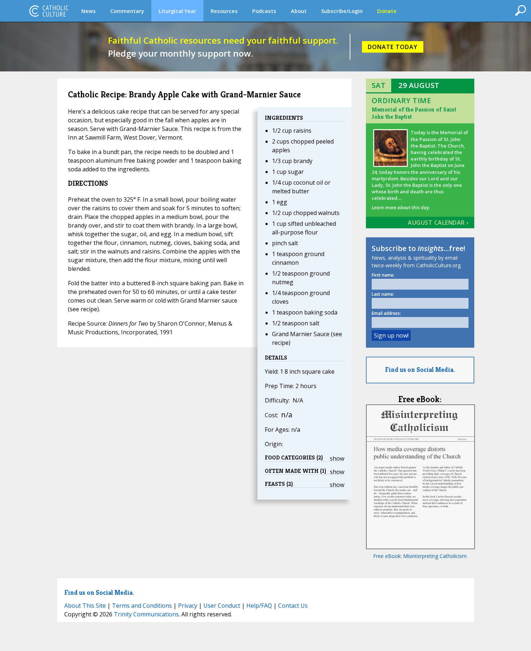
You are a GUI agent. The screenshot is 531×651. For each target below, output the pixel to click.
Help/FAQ (259, 606)
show (337, 458)
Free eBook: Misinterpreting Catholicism (420, 556)
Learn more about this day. (401, 207)
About (299, 10)
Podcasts (264, 10)
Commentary (127, 10)
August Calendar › (438, 222)
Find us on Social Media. (420, 369)
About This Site (85, 606)
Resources (224, 10)
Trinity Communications (146, 614)
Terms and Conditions (142, 606)
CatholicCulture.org (48, 11)
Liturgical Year (177, 10)
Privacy (187, 606)
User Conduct (221, 606)
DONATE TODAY (393, 47)
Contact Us (293, 606)
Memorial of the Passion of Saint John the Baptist (414, 113)
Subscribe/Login (342, 10)
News (88, 10)
